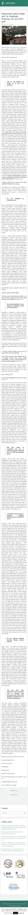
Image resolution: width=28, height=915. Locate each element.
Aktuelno (11, 24)
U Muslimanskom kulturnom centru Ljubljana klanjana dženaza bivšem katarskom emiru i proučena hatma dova (14, 838)
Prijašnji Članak (14, 790)
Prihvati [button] (15, 913)
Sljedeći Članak (14, 794)
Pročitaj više (21, 913)
